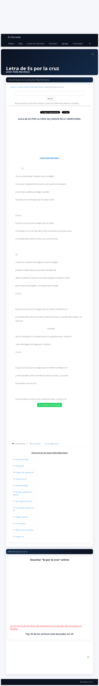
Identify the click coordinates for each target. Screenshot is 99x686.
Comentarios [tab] (19, 443)
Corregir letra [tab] (52, 443)
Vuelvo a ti (20, 536)
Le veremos (21, 523)
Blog (20, 43)
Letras (19, 87)
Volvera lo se (21, 479)
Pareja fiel (20, 466)
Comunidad (77, 43)
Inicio (13, 87)
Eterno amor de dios (24, 530)
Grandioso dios (22, 459)
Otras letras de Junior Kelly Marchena (49, 453)
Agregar (65, 43)
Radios (11, 43)
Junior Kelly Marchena (33, 87)
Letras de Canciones (35, 43)
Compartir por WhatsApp (50, 405)
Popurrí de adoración (25, 472)
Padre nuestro (22, 517)
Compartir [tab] (36, 443)
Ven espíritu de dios (24, 501)
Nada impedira (22, 485)
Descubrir (53, 43)
